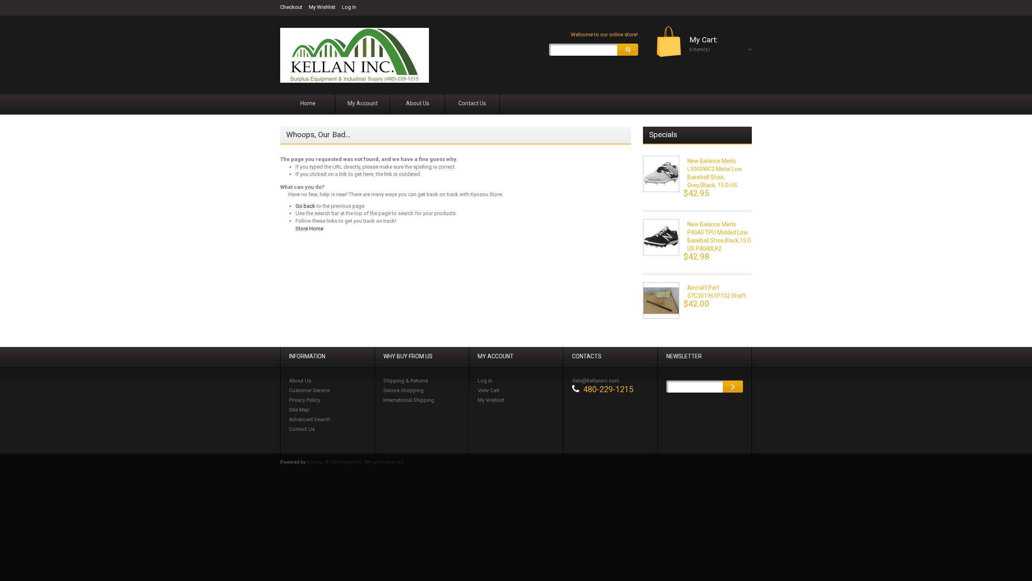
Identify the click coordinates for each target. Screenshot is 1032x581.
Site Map (299, 410)
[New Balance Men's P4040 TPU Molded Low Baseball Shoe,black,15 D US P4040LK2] (661, 237)
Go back (305, 206)
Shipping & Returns (405, 381)
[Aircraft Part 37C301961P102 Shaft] (661, 300)
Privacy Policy (304, 400)
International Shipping (408, 400)
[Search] (627, 50)
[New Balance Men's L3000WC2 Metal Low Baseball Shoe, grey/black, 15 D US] (661, 174)
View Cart (488, 390)
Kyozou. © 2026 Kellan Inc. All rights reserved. (356, 462)
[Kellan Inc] (354, 55)
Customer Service (309, 390)
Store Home (309, 229)
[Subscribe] (733, 386)
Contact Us (302, 429)
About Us (300, 381)
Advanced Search (309, 419)
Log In (349, 7)
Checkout (291, 7)
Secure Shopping (403, 390)
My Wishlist (322, 7)
